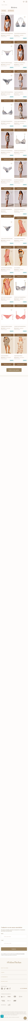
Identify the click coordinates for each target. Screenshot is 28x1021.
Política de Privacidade (20, 952)
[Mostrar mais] (14, 382)
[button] (7, 43)
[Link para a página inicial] (3, 4)
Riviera (6, 4)
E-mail (2, 938)
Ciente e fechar (14, 1019)
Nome (2, 931)
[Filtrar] (3, 11)
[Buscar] (4, 1)
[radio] (23, 11)
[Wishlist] (23, 2)
